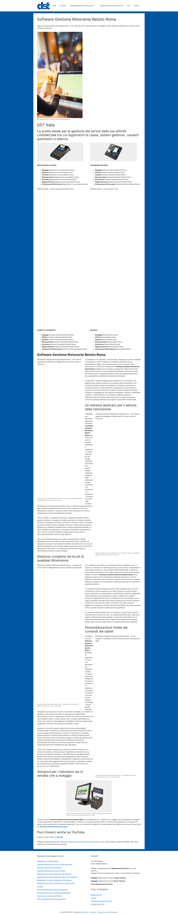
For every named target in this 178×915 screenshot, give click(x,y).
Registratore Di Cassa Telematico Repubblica (54, 893)
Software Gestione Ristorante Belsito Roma (83, 842)
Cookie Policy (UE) (97, 904)
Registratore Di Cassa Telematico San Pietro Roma (56, 883)
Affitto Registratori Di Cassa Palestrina (51, 899)
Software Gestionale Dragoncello (49, 868)
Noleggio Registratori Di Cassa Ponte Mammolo (54, 864)
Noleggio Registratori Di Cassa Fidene (51, 871)
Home (54, 6)
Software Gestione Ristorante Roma (111, 6)
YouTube (59, 837)
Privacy (93, 898)
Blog (128, 6)
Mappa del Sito (96, 895)
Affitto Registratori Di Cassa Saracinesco (52, 890)
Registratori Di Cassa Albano (47, 861)
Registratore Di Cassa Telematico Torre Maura (54, 880)
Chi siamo (63, 6)
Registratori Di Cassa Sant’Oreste (49, 896)
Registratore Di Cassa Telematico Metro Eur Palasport (57, 877)
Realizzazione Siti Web (80, 912)
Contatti (136, 6)
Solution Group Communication (107, 912)
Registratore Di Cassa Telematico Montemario (54, 874)
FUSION (40, 886)
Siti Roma (93, 912)
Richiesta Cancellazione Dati (101, 901)
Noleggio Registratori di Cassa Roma (82, 6)
